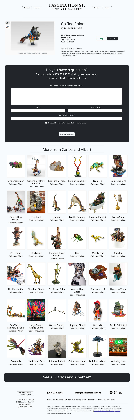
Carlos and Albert (73, 27)
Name (38, 107)
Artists (55, 400)
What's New (92, 400)
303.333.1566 (62, 74)
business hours (89, 74)
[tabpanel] (93, 53)
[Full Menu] (67, 7)
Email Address (67, 115)
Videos (100, 400)
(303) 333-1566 (55, 392)
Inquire (112, 39)
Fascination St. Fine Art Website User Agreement (107, 411)
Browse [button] (37, 8)
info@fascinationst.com (72, 78)
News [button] (107, 8)
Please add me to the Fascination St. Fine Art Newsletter (67, 123)
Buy (101, 39)
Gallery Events (81, 400)
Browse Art (63, 400)
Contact (106, 400)
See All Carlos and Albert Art (67, 377)
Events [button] (96, 8)
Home (49, 400)
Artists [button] (27, 8)
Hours (113, 400)
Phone (95, 107)
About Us (71, 400)
